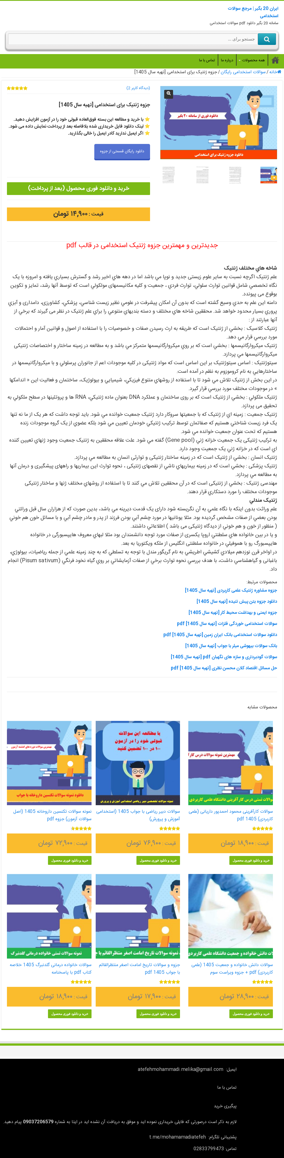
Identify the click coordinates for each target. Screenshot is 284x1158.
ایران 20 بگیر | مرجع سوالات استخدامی (253, 12)
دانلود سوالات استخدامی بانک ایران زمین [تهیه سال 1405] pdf (220, 635)
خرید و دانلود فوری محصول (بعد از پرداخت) (78, 188)
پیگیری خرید (225, 1106)
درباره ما (227, 60)
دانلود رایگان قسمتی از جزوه (122, 151)
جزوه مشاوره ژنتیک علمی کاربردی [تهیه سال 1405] (231, 590)
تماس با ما (207, 60)
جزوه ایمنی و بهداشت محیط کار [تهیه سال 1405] (233, 613)
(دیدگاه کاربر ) (138, 88)
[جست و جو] (267, 39)
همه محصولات (253, 60)
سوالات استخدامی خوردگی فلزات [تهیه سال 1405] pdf (227, 624)
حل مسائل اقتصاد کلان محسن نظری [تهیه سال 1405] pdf (224, 668)
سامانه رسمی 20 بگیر (275, 60)
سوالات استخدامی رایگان (243, 72)
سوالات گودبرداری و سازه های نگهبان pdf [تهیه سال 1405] (224, 657)
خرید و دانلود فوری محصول (251, 860)
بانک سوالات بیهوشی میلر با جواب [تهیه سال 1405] (231, 646)
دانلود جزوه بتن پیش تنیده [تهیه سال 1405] (237, 601)
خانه (273, 72)
